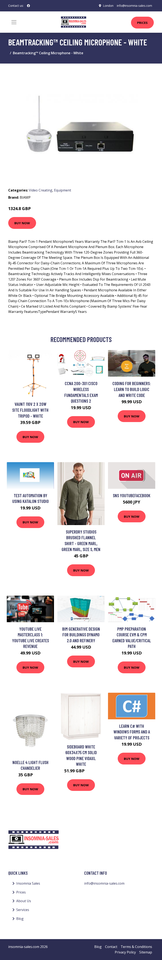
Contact (111, 946)
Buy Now (22, 223)
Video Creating (40, 190)
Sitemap (145, 952)
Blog (20, 918)
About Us (23, 901)
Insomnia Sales (28, 883)
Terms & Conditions (136, 946)
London (108, 6)
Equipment (62, 190)
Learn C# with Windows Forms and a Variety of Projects (131, 731)
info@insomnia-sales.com (134, 6)
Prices (142, 22)
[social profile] (28, 6)
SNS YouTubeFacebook (131, 495)
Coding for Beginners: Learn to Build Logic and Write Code (131, 389)
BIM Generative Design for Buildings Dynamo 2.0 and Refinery (81, 634)
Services (22, 909)
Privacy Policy (125, 952)
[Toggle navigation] (14, 22)
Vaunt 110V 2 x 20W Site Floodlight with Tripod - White (30, 409)
